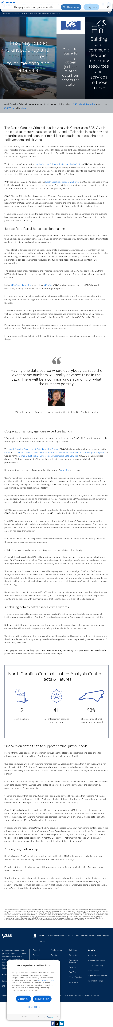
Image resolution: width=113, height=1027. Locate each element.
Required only (42, 998)
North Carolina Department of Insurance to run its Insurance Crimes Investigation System (61, 452)
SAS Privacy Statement (45, 980)
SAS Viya (9, 108)
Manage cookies (33, 1007)
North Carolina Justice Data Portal (62, 182)
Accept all (23, 998)
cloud (23, 108)
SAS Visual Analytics (84, 104)
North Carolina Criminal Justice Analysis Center (58, 164)
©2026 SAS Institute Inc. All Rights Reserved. (82, 995)
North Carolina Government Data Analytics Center (33, 449)
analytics (64, 470)
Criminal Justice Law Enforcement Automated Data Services (48, 456)
